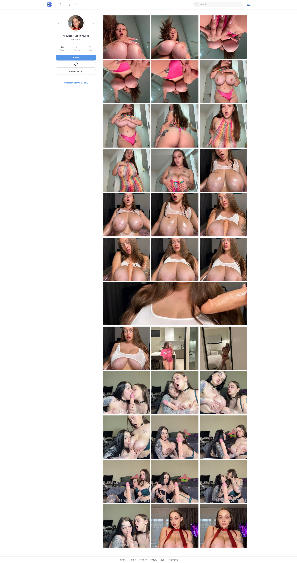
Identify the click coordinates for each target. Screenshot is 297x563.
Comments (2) (75, 72)
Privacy (143, 560)
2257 (163, 560)
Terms (132, 560)
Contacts (173, 560)
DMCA (154, 560)
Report (122, 560)
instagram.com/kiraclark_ (75, 82)
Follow (76, 57)
